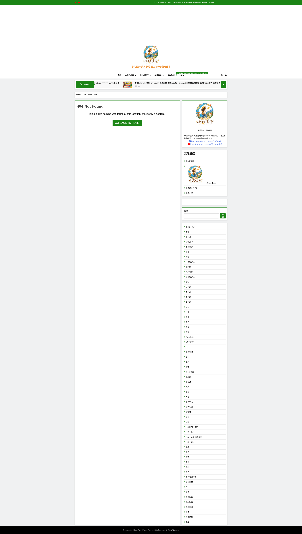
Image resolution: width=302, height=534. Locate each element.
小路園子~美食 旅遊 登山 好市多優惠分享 (151, 67)
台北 (187, 312)
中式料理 (189, 352)
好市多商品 (190, 372)
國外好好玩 (144, 75)
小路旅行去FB (191, 188)
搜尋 (186, 211)
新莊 (187, 417)
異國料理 (189, 247)
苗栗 (187, 492)
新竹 (187, 322)
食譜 (187, 512)
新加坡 (188, 412)
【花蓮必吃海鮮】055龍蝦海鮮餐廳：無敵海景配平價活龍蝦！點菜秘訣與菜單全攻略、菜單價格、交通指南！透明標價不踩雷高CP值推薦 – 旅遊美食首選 (184, 3)
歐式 (187, 457)
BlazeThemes (173, 530)
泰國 (187, 462)
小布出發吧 (190, 161)
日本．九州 (190, 432)
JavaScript (190, 337)
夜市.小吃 (189, 242)
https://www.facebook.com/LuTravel (206, 141)
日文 (187, 422)
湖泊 (187, 472)
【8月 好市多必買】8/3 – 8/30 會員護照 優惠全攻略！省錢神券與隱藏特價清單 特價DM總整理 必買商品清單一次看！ (157, 83)
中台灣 (188, 292)
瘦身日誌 (189, 482)
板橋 (187, 447)
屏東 (187, 387)
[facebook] (76, 2)
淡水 (187, 467)
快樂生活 (173, 74)
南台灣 (188, 302)
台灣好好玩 (129, 75)
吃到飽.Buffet (191, 227)
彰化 (187, 397)
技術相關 (189, 407)
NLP (187, 347)
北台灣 (188, 287)
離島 (187, 307)
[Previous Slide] (222, 3)
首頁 (120, 75)
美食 (182, 75)
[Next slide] (225, 3)
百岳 (187, 487)
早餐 (187, 232)
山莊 (187, 392)
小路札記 (189, 193)
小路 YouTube (210, 183)
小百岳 (188, 382)
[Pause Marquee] (223, 84)
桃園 (187, 452)
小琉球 (188, 377)
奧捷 (187, 367)
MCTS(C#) (190, 342)
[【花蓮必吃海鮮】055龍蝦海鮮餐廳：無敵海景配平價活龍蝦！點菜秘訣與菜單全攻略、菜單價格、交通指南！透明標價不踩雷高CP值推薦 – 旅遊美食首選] (214, 85)
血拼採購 (189, 497)
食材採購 (189, 502)
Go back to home (127, 122)
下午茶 (188, 237)
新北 (187, 317)
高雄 (187, 522)
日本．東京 (190, 442)
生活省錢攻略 (191, 477)
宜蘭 (187, 327)
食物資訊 (189, 507)
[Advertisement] (151, 27)
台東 (187, 362)
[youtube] (79, 2)
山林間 (188, 267)
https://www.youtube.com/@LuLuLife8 (206, 144)
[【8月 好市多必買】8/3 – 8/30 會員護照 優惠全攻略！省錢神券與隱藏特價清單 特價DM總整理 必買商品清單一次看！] (102, 85)
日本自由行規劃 (192, 427)
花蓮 (187, 332)
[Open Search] (222, 75)
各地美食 (158, 75)
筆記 (187, 282)
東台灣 (188, 297)
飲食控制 (189, 517)
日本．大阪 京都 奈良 (194, 437)
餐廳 (187, 252)
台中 (187, 357)
